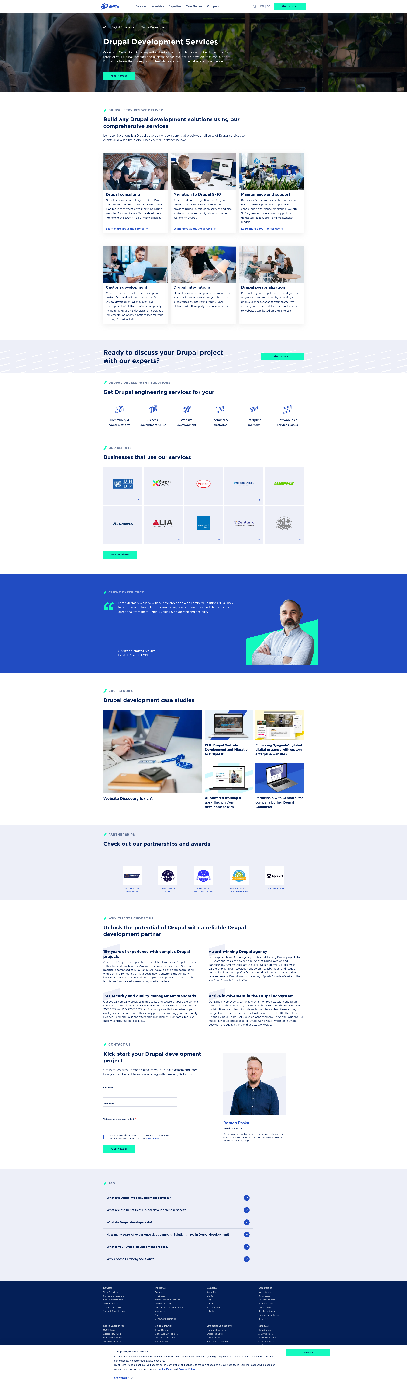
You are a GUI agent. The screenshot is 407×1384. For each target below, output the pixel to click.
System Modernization (113, 1300)
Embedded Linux (215, 1334)
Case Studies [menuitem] (194, 6)
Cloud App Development (166, 1334)
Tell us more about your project (118, 1119)
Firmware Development (218, 1330)
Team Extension (110, 1303)
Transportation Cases (268, 1315)
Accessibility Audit (112, 1334)
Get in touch (290, 6)
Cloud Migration (162, 1330)
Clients (210, 1296)
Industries (160, 1288)
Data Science (264, 1330)
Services (107, 1288)
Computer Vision (266, 1341)
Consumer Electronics (165, 1319)
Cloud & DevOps (163, 1325)
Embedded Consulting (217, 1341)
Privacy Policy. (152, 1138)
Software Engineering (113, 1296)
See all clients (120, 554)
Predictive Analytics (267, 1337)
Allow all (308, 1352)
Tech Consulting (110, 1292)
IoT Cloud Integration (165, 1337)
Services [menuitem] (141, 6)
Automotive (160, 1311)
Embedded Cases (266, 1300)
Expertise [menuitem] (175, 6)
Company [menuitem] (213, 6)
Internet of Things (163, 1303)
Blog (209, 1300)
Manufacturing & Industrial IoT (169, 1307)
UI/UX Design (109, 1330)
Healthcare (160, 1296)
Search (254, 6)
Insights (210, 1311)
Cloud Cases (264, 1296)
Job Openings (213, 1307)
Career (210, 1303)
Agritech (159, 1315)
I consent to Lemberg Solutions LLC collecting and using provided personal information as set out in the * (140, 1137)
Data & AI (263, 1325)
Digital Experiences (124, 27)
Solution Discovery (112, 1307)
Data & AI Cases (265, 1303)
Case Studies (265, 1288)
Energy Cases (264, 1307)
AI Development (265, 1334)
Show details (121, 1377)
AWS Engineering (163, 1341)
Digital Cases (264, 1292)
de (268, 6)
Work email (108, 1103)
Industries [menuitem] (157, 6)
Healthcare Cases (266, 1311)
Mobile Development (113, 1337)
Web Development (112, 1341)
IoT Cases (263, 1319)
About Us (211, 1292)
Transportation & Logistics (167, 1300)
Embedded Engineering (219, 1325)
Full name (108, 1087)
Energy (158, 1292)
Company (212, 1288)
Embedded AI (213, 1337)
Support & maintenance (114, 1311)
